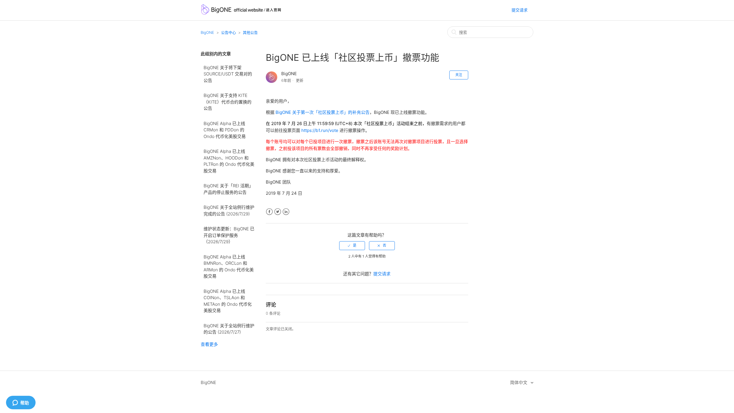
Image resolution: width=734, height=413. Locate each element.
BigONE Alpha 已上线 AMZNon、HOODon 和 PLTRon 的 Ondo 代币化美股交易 (229, 161)
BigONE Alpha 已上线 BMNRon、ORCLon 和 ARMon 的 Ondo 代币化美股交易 (229, 266)
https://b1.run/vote (319, 130)
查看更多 (209, 344)
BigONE (207, 32)
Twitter (277, 211)
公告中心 (228, 32)
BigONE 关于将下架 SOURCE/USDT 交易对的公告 (228, 74)
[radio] (352, 245)
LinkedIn (286, 211)
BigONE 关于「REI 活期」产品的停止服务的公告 (228, 189)
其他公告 (250, 32)
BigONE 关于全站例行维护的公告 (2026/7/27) (229, 329)
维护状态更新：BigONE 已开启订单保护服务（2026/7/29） (229, 235)
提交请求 (520, 9)
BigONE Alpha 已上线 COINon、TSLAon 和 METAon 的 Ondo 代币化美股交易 (228, 301)
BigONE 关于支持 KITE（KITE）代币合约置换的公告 (227, 102)
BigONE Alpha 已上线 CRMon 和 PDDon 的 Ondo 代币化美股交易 (225, 130)
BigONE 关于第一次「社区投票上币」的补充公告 (323, 112)
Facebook (269, 211)
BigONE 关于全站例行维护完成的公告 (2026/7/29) (229, 210)
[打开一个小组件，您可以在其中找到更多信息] (21, 403)
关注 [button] (458, 75)
